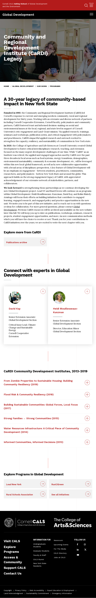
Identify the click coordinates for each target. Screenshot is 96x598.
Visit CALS (12, 541)
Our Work (42, 86)
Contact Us (13, 573)
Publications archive (16, 242)
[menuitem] (91, 5)
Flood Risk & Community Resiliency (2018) (29, 394)
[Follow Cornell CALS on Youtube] (78, 555)
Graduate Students (41, 551)
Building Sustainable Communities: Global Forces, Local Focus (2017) (41, 406)
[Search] (86, 6)
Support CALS (15, 568)
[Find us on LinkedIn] (78, 550)
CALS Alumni (38, 559)
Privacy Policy (20, 590)
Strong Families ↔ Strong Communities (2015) (31, 418)
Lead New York (13, 484)
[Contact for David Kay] (43, 291)
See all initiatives (60, 494)
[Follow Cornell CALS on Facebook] (77, 544)
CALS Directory (60, 553)
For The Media (60, 549)
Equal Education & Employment (60, 590)
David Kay (14, 308)
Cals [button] (91, 3)
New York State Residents (39, 564)
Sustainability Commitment (37, 593)
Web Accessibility (37, 590)
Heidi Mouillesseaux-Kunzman (65, 310)
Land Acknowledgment (13, 593)
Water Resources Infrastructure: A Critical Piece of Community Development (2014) (41, 430)
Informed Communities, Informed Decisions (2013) (33, 442)
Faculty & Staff (39, 555)
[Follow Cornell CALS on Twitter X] (85, 550)
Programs (55, 86)
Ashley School (20, 4)
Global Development (18, 14)
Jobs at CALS (59, 557)
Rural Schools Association (19, 494)
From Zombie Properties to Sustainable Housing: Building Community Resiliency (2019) (38, 382)
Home (6, 86)
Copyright (8, 590)
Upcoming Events (61, 545)
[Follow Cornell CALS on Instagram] (85, 544)
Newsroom (58, 540)
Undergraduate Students (39, 545)
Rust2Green (58, 484)
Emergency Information (62, 593)
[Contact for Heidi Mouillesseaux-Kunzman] (87, 291)
